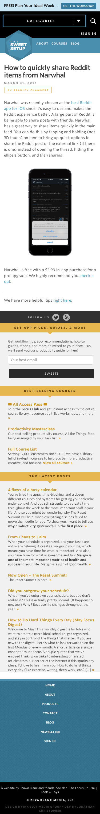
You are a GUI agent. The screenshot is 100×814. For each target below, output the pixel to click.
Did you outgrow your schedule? (38, 591)
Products (50, 704)
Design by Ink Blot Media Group (33, 806)
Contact (50, 713)
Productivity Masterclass (31, 429)
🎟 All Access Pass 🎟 (27, 404)
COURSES (59, 43)
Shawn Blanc (29, 788)
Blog (50, 722)
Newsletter (50, 732)
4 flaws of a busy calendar (32, 490)
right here (62, 300)
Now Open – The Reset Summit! (37, 575)
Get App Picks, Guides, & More (50, 328)
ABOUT (42, 43)
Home (50, 685)
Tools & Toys (50, 792)
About (50, 694)
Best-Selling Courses (50, 391)
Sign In (89, 33)
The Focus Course (82, 788)
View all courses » (58, 463)
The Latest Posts (50, 476)
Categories (41, 21)
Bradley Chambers (31, 90)
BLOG (75, 43)
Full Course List (22, 449)
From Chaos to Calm (27, 537)
